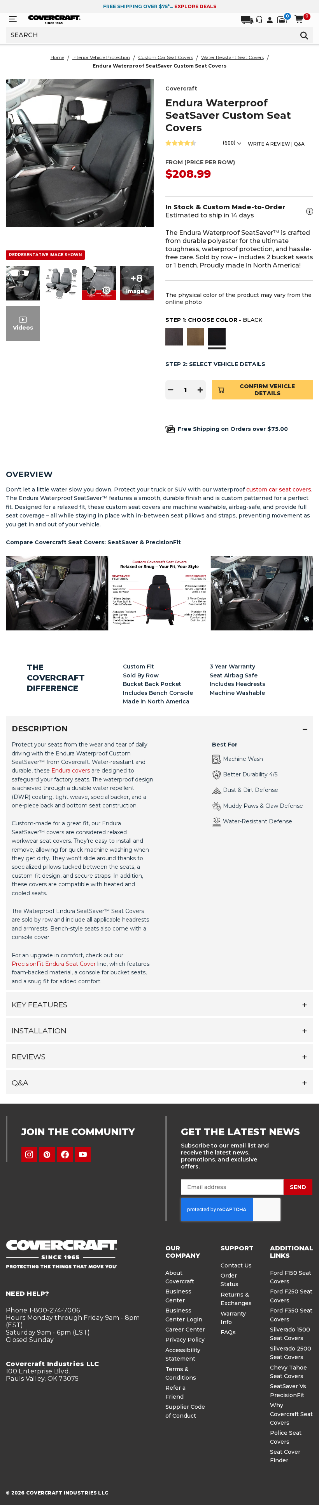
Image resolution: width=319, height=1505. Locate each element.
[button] (174, 337)
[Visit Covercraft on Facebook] (65, 1154)
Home (57, 57)
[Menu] (13, 19)
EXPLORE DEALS (195, 6)
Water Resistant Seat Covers (232, 57)
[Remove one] (170, 389)
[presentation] (159, 862)
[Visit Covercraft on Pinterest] (47, 1154)
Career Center (185, 1329)
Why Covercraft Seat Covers (291, 1414)
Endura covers (70, 770)
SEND (298, 1187)
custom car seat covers (278, 489)
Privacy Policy (185, 1339)
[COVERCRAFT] (54, 19)
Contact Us (236, 1265)
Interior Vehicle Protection (101, 57)
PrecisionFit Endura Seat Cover (54, 963)
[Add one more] (200, 389)
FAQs (228, 1332)
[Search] (304, 35)
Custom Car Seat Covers (165, 57)
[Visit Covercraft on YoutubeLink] (83, 1154)
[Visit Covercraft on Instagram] (29, 1154)
